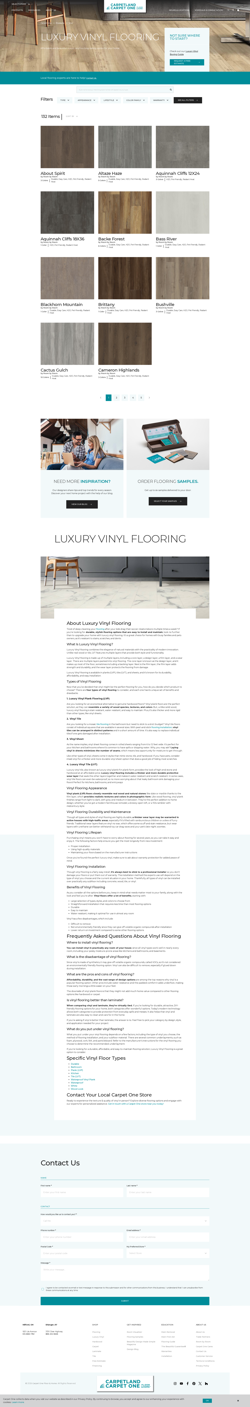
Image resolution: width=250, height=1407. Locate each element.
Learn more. (18, 1402)
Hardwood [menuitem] (97, 1342)
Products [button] (17, 10)
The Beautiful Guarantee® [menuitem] (173, 1346)
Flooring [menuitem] (96, 1332)
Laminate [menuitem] (96, 1351)
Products (60, 23)
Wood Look (77, 1089)
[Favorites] (233, 10)
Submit (125, 1301)
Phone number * (48, 1230)
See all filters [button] (186, 100)
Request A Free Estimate (182, 62)
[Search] (170, 89)
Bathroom (76, 1067)
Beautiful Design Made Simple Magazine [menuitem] (141, 1343)
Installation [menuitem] (166, 1356)
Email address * (133, 1230)
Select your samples (165, 501)
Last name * (132, 1186)
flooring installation (161, 727)
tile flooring (102, 724)
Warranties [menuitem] (166, 1351)
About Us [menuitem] (200, 1332)
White (74, 1086)
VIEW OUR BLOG (79, 504)
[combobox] (122, 89)
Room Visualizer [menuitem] (134, 1332)
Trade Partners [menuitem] (203, 1337)
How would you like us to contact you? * (59, 1214)
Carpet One (46, 23)
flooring (100, 629)
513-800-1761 (29, 1334)
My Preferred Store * (136, 1247)
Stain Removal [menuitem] (168, 1332)
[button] (228, 10)
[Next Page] (149, 397)
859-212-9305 (52, 1334)
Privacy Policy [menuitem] (202, 1366)
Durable (75, 1064)
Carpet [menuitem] (95, 1346)
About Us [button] (51, 10)
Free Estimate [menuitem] (99, 1361)
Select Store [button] (19, 4)
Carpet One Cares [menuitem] (204, 1346)
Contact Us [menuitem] (201, 1351)
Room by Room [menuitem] (203, 1342)
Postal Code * (47, 1247)
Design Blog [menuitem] (132, 1349)
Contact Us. (91, 78)
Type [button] (62, 100)
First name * (46, 1186)
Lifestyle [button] (109, 100)
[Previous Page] (101, 397)
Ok (207, 1400)
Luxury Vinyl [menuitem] (98, 1337)
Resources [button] (34, 10)
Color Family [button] (133, 100)
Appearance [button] (84, 100)
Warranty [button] (159, 100)
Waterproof (77, 1082)
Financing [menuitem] (97, 1366)
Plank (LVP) (77, 1070)
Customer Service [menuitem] (204, 1356)
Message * (45, 1263)
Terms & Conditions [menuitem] (205, 1361)
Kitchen (75, 1073)
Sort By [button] (70, 116)
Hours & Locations (179, 10)
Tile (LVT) (76, 1076)
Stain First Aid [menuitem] (167, 1337)
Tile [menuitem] (94, 1356)
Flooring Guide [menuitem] (168, 1342)
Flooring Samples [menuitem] (135, 1337)
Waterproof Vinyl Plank (83, 1079)
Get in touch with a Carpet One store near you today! (136, 1104)
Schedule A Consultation (209, 10)
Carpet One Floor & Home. (44, 1383)
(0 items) (238, 10)
